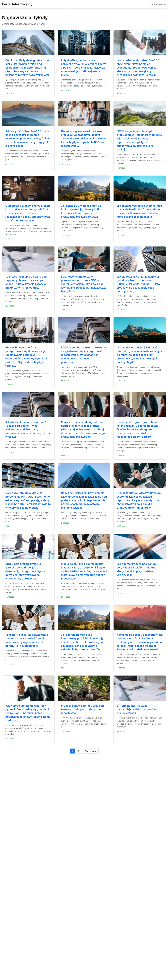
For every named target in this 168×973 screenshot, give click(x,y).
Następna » (90, 751)
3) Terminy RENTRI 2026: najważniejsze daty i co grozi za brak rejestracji (137, 709)
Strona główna (158, 4)
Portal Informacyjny (17, 4)
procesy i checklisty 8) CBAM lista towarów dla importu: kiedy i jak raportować (82, 709)
